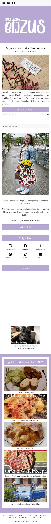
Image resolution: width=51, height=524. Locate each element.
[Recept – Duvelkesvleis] (25, 378)
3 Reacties (31, 52)
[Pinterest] (8, 3)
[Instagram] (3, 3)
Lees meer (25, 227)
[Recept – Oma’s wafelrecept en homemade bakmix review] (25, 462)
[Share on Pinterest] (16, 115)
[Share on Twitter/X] (12, 115)
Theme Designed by (25, 521)
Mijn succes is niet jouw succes (25, 48)
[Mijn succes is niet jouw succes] (25, 89)
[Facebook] (13, 3)
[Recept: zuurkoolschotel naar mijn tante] (25, 406)
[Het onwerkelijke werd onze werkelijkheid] (25, 490)
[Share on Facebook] (9, 115)
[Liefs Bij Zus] (25, 21)
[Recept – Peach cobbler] (25, 434)
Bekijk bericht (25, 110)
